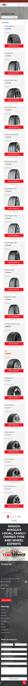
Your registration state (7, 661)
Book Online (5, 618)
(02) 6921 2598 (7, 582)
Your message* (5, 666)
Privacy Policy (5, 632)
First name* (4, 642)
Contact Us (4, 629)
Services (3, 615)
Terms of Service (23, 676)
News (3, 624)
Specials (3, 621)
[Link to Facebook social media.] (26, 582)
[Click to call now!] (19, 4)
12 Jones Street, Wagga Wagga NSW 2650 (10, 579)
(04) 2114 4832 (5, 586)
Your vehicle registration (7, 656)
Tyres (2, 609)
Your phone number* (6, 647)
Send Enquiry (14, 679)
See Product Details (14, 48)
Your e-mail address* (6, 652)
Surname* (17, 642)
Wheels (3, 612)
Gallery (3, 627)
